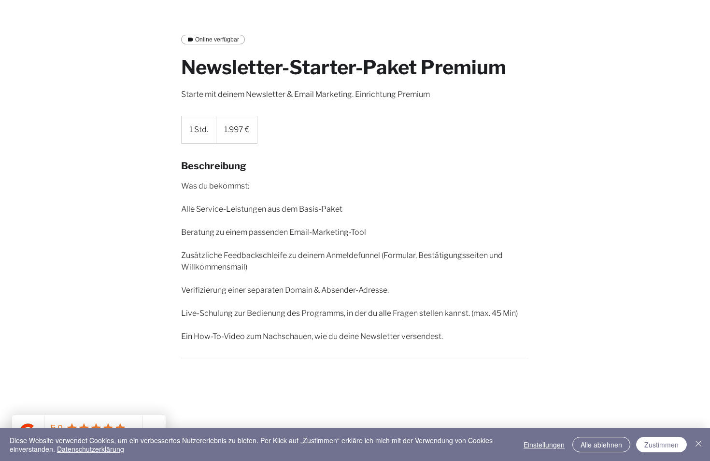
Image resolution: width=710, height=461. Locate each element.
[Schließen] (698, 444)
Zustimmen (661, 444)
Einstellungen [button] (544, 444)
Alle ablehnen (601, 444)
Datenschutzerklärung (90, 449)
